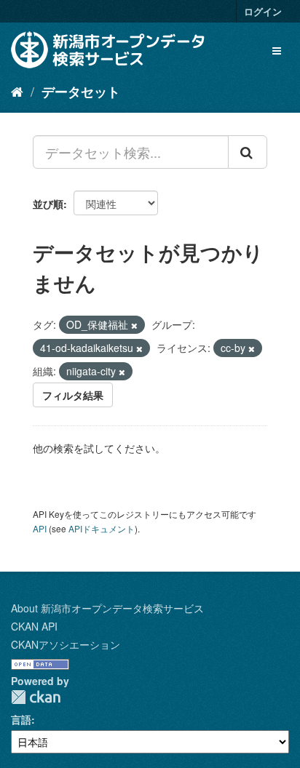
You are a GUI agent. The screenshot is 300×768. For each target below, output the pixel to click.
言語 (21, 719)
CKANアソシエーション (65, 644)
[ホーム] (17, 90)
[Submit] (247, 152)
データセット (81, 91)
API (40, 528)
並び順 (48, 203)
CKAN (35, 697)
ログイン (263, 11)
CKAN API (34, 626)
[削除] (134, 325)
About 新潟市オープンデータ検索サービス (107, 608)
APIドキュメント (101, 528)
